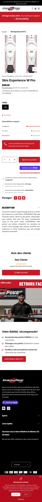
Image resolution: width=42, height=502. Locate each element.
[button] (35, 9)
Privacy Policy (29, 490)
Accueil (4, 32)
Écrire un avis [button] (21, 272)
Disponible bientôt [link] (14, 359)
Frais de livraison (7, 88)
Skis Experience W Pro (18, 32)
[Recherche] (33, 9)
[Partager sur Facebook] (19, 198)
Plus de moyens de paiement (30, 173)
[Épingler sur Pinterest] (23, 198)
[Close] (40, 477)
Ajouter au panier (29, 159)
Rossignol (10, 76)
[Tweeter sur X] (15, 198)
